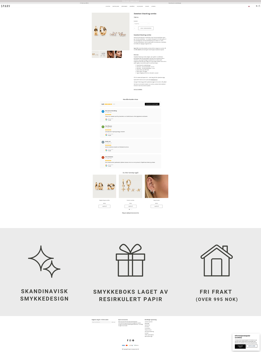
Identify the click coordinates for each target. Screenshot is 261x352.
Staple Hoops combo (104, 200)
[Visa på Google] (103, 111)
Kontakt (146, 333)
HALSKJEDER (140, 6)
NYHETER (108, 6)
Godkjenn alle (240, 346)
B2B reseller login (148, 336)
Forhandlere (147, 328)
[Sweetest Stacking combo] (110, 31)
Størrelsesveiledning (149, 331)
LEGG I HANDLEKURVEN (145, 28)
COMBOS (153, 6)
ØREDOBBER (124, 6)
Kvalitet (136, 21)
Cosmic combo (130, 200)
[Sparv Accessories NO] (6, 6)
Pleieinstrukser (148, 329)
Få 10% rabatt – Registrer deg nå (130, 1)
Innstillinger (251, 346)
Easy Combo (157, 200)
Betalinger (147, 323)
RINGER (147, 6)
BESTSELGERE (116, 6)
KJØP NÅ (104, 206)
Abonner (113, 322)
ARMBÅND (132, 6)
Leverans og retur (149, 321)
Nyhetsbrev (147, 325)
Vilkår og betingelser (149, 334)
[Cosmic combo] (130, 186)
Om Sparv (147, 326)
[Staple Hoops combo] (104, 186)
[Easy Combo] (156, 186)
